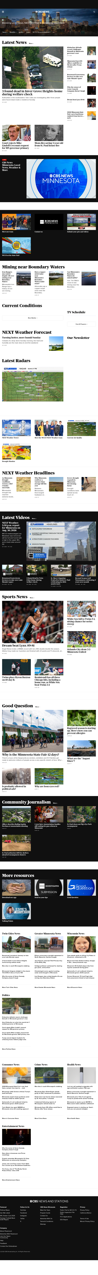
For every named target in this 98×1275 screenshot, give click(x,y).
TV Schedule (76, 312)
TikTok (22, 1218)
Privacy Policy (84, 1210)
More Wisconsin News (74, 987)
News (4, 32)
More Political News (9, 1049)
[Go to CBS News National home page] (42, 12)
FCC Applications (66, 1217)
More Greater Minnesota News (45, 987)
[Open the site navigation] (15, 12)
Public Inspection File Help (67, 1213)
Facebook (23, 1213)
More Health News (73, 1118)
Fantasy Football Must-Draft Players (7, 1218)
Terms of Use (84, 1218)
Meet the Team (45, 1210)
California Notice (85, 1213)
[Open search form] (94, 12)
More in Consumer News (10, 1118)
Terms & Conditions (46, 1221)
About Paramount (6, 1231)
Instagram (23, 1215)
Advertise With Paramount (9, 1234)
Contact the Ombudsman (8, 1246)
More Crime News (41, 1118)
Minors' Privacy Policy (87, 1221)
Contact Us (44, 1215)
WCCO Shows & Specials (41, 32)
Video (28, 32)
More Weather (32, 318)
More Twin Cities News (10, 987)
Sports (21, 32)
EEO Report (64, 1219)
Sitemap (43, 1224)
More (31, 43)
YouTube (23, 1210)
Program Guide (45, 1213)
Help (1, 1240)
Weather (13, 32)
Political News (5, 1210)
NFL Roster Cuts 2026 (7, 1215)
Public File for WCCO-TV (68, 1210)
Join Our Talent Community (5, 1237)
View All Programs (81, 324)
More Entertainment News (11, 1180)
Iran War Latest (5, 1213)
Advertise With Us (46, 1218)
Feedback (3, 1243)
